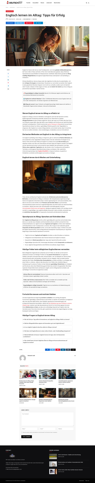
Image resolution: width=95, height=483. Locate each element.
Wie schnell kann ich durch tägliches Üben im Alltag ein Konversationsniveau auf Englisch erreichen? (45, 341)
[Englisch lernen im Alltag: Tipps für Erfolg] (47, 46)
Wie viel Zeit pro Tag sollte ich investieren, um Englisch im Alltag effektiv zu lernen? (47, 319)
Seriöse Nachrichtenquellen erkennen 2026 (46, 381)
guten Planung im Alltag (54, 124)
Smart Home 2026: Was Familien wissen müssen (70, 469)
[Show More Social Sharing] (44, 23)
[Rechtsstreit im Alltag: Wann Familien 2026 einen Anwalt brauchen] (27, 374)
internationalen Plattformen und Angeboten (33, 208)
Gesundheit (35, 2)
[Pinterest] (8, 82)
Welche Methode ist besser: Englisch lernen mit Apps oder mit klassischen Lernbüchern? (44, 335)
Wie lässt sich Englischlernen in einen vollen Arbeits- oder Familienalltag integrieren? (47, 331)
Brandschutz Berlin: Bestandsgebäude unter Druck (66, 400)
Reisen (42, 2)
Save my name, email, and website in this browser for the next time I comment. (40, 432)
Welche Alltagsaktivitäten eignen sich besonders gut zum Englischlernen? (44, 323)
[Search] (86, 2)
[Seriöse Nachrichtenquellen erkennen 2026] (47, 374)
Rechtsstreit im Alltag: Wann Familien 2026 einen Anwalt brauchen (26, 382)
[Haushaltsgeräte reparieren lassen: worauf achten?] (67, 374)
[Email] (8, 89)
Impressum (81, 480)
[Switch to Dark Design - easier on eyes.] (88, 2)
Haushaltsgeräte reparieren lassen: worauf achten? (66, 381)
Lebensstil (49, 2)
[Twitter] (8, 76)
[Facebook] (8, 73)
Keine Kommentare (27, 19)
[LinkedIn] (8, 79)
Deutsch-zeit (12, 19)
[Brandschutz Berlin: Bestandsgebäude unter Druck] (67, 393)
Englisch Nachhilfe (43, 151)
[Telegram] (8, 86)
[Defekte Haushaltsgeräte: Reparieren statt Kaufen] (47, 393)
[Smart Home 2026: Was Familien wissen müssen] (53, 471)
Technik (28, 2)
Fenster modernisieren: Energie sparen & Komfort (27, 400)
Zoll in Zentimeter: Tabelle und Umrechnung (69, 454)
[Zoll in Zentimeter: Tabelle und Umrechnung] (53, 456)
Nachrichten (57, 2)
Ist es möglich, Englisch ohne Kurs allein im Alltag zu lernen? (40, 327)
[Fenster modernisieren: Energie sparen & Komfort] (27, 393)
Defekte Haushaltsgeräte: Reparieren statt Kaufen (45, 400)
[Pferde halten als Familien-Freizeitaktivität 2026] (53, 464)
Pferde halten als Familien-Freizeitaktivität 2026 (70, 462)
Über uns (87, 480)
